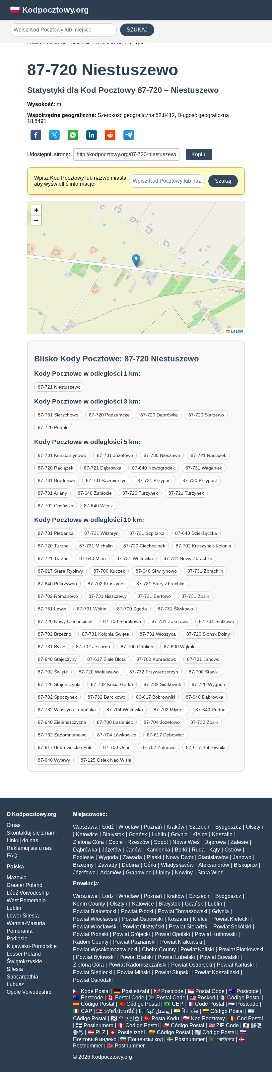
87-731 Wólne (91, 608)
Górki (150, 865)
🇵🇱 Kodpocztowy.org (49, 9)
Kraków (175, 827)
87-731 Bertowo (154, 596)
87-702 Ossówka (55, 505)
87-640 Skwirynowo (156, 571)
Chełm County (159, 949)
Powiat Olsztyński (143, 926)
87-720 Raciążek (55, 468)
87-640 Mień (92, 558)
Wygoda (108, 857)
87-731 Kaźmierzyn (106, 480)
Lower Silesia (23, 915)
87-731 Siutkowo (216, 621)
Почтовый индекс (94, 1039)
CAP (86, 1011)
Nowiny (184, 872)
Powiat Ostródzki (93, 980)
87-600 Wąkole (180, 646)
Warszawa (85, 827)
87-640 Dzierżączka (196, 533)
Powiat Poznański (134, 942)
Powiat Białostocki (94, 911)
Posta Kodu (165, 1018)
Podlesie (83, 857)
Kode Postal (95, 991)
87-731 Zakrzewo (170, 621)
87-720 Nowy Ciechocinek (65, 621)
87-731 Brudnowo (56, 480)
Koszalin (222, 834)
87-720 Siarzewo (206, 414)
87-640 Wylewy (54, 760)
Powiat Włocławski (95, 919)
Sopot (161, 842)
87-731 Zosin (195, 596)
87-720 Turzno (53, 545)
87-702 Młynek (169, 709)
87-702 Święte (53, 671)
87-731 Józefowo (115, 455)
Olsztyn (254, 827)
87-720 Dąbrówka (159, 414)
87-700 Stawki (204, 671)
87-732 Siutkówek (162, 684)
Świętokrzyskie (24, 961)
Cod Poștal (250, 1018)
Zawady (107, 865)
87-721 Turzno (53, 558)
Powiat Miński (133, 972)
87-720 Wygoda (208, 684)
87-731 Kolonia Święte (105, 634)
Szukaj (223, 181)
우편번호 (129, 1018)
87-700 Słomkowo (122, 621)
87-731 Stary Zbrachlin (160, 583)
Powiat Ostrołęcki (191, 965)
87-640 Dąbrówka (204, 697)
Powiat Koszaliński (216, 972)
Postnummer (190, 1039)
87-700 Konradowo (156, 659)
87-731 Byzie (51, 646)
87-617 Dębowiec (165, 734)
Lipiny (163, 872)
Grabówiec (138, 872)
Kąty (214, 849)
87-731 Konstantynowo (62, 455)
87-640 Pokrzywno (57, 583)
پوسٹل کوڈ (158, 1011)
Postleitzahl (135, 991)
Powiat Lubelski (176, 957)
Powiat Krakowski (181, 942)
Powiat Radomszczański (137, 965)
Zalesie (239, 842)
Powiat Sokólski (232, 926)
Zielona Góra (88, 842)
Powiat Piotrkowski (241, 949)
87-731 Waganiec (203, 468)
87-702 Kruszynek (107, 583)
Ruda (198, 849)
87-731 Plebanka (56, 533)
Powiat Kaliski (197, 949)
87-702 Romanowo (58, 596)
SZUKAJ (137, 29)
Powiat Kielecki (230, 919)
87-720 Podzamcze (109, 414)
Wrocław (128, 827)
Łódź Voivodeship (28, 893)
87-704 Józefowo (162, 722)
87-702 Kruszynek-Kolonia (203, 545)
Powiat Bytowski (95, 957)
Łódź (108, 827)
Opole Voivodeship (29, 992)
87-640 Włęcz (98, 505)
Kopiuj (199, 154)
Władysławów (177, 865)
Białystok (113, 834)
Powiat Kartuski (235, 965)
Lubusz (15, 984)
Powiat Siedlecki (92, 972)
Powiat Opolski (172, 934)
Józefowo (84, 872)
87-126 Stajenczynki (59, 684)
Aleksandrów (213, 865)
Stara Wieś (210, 872)
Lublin (14, 908)
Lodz (108, 896)
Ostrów (233, 849)
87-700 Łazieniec (115, 722)
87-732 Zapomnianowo (62, 734)
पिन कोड (189, 1011)
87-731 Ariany (52, 493)
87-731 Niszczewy (108, 596)
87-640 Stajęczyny (57, 659)
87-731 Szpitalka (147, 533)
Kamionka (158, 849)
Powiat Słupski (172, 972)
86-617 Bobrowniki (155, 697)
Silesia (15, 969)
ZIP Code (227, 1025)
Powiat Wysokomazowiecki (105, 949)
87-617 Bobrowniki (205, 747)
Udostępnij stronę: (48, 154)
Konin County (89, 904)
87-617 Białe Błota (106, 659)
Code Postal (209, 1004)
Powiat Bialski (136, 957)
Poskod (206, 997)
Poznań (153, 827)
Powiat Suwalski (219, 957)
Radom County (90, 942)
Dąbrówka (85, 849)
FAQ (12, 855)
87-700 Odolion (137, 646)
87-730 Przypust (199, 480)
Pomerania (20, 931)
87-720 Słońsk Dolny (208, 634)
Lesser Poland (24, 954)
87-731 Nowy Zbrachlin (188, 558)
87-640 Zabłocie (95, 493)
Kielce (199, 834)
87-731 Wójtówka (134, 558)
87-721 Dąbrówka (102, 468)
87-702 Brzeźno (54, 634)
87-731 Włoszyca (158, 634)
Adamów (110, 872)
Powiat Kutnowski (216, 934)
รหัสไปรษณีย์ (119, 1011)
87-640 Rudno (210, 709)
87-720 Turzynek (140, 493)
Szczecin (200, 827)
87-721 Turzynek (186, 493)
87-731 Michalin (96, 545)
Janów (134, 849)
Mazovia (17, 877)
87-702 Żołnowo (158, 747)
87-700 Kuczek (109, 571)
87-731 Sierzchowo (58, 414)
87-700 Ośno (117, 747)
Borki (181, 849)
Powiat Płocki (137, 911)
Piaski (154, 857)
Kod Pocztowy (208, 1018)
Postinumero (98, 1025)
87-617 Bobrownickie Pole (65, 747)
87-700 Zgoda (132, 608)
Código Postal (244, 997)
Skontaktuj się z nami (32, 833)
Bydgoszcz (228, 827)
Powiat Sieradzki (189, 926)
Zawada (132, 857)
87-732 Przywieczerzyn (153, 671)
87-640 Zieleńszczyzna (62, 722)
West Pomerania (26, 900)
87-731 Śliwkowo (175, 608)
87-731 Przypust (154, 480)
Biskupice (245, 865)
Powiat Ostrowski (142, 919)
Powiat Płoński (90, 934)
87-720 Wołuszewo (99, 671)
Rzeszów (138, 842)
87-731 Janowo (203, 659)
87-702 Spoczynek (57, 697)
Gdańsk (138, 834)
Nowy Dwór (179, 857)
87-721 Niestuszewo (59, 387)
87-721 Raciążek (208, 455)
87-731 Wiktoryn (101, 533)
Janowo (242, 857)
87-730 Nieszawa (162, 455)
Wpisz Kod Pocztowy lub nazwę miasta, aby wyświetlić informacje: (81, 181)
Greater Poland (24, 885)
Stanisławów (213, 857)
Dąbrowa (215, 842)
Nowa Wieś (186, 842)
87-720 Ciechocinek (144, 545)
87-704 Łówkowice (116, 734)
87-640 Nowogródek (153, 468)
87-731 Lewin (52, 608)
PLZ (100, 1032)
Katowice (87, 834)
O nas (14, 825)
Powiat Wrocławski (95, 926)
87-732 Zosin (204, 722)
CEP (177, 1004)
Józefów (111, 849)
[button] (136, 261)
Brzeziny (83, 865)
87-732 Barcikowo (106, 697)
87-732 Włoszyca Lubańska (67, 709)
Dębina (130, 865)
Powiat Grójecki (131, 934)
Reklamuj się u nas (29, 848)
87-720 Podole (53, 427)
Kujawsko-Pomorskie (32, 946)
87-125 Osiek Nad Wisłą (106, 760)
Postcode (172, 991)
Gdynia (179, 834)
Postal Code (210, 991)
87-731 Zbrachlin (205, 571)
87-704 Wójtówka (124, 709)
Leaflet (236, 331)
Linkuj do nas (22, 840)
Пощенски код (145, 1039)
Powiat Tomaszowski (182, 911)
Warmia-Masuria (26, 923)
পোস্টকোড (226, 1039)
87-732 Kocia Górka (112, 684)
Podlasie (17, 938)
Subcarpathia (22, 976)
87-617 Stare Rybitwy (60, 571)
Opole (115, 842)
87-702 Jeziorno (93, 646)
